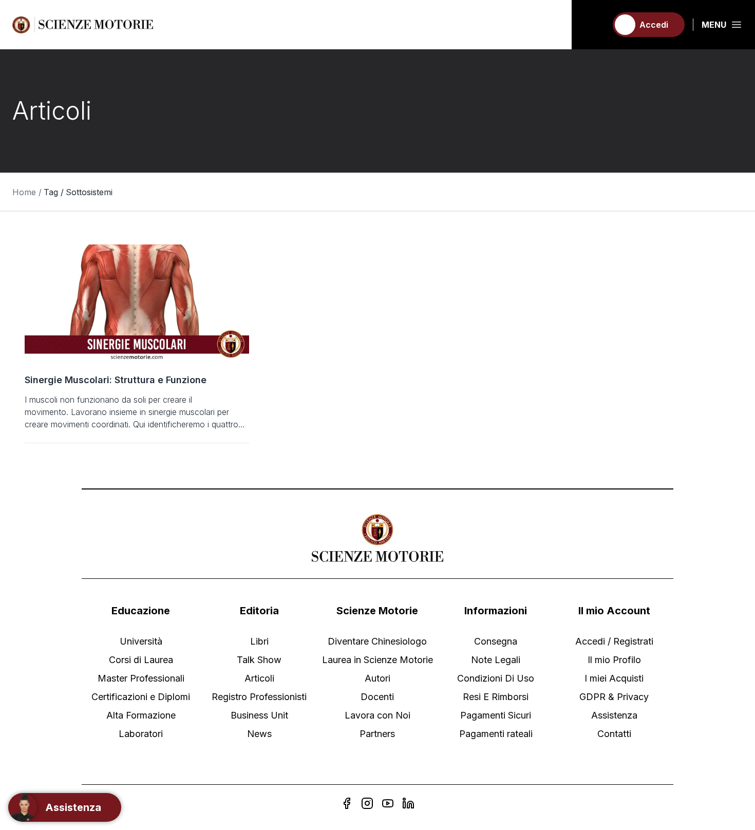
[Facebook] (347, 803)
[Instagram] (367, 803)
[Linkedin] (408, 803)
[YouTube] (388, 803)
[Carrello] (594, 24)
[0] (594, 24)
